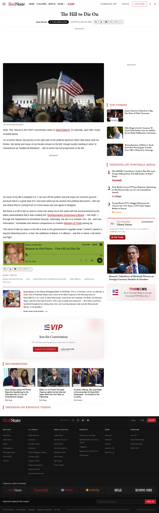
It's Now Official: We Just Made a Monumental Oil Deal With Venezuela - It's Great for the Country (88, 393)
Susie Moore (41, 22)
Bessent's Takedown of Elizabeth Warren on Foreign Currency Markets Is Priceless (131, 278)
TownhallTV (7, 456)
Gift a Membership (137, 440)
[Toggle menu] (3, 3)
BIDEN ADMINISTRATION (13, 279)
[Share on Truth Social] (101, 22)
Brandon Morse (60, 452)
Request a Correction (45, 510)
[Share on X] (96, 22)
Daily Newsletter (136, 444)
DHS (28, 279)
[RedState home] (12, 420)
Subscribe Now (67, 349)
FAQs (142, 420)
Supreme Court (34, 469)
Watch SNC (135, 448)
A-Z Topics (33, 429)
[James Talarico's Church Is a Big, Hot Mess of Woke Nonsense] (115, 115)
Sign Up (150, 502)
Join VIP (151, 420)
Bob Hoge (8, 400)
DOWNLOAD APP (109, 4)
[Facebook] (83, 420)
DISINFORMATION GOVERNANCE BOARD (49, 279)
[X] (73, 420)
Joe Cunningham (60, 448)
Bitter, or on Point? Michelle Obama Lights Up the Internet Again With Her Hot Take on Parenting (52, 393)
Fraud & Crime (33, 461)
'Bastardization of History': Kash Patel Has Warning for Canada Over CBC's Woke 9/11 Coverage (139, 147)
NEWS (32, 4)
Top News (6, 435)
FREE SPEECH (75, 279)
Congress (32, 440)
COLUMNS (41, 4)
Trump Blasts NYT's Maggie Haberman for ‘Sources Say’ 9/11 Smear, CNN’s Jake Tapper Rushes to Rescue (131, 206)
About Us (108, 435)
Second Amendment (36, 473)
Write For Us (109, 452)
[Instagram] (78, 420)
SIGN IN (125, 4)
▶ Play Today (117, 237)
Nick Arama (78, 400)
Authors (6, 461)
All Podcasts (84, 455)
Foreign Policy (33, 456)
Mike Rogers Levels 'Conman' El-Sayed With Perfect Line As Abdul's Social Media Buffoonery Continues (140, 130)
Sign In (133, 420)
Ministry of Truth (73, 223)
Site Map (57, 510)
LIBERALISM (89, 279)
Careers (108, 444)
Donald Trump (33, 444)
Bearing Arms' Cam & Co (89, 451)
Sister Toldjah (59, 465)
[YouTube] (88, 420)
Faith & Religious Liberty (37, 452)
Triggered (83, 447)
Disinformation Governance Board (66, 215)
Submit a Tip (109, 448)
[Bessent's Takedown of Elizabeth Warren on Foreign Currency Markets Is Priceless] (131, 259)
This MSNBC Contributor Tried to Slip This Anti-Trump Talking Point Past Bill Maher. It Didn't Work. (134, 174)
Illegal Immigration (35, 465)
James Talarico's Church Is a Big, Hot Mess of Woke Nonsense (139, 112)
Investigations (8, 448)
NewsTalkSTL (63, 130)
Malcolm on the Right (88, 435)
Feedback (31, 510)
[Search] (150, 4)
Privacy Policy (21, 510)
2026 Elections (33, 435)
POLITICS (7, 282)
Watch (5, 444)
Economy (31, 448)
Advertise (108, 440)
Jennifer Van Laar (60, 440)
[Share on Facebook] (106, 22)
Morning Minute (9, 452)
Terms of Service (8, 510)
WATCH (52, 4)
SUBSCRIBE (139, 4)
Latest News (7, 440)
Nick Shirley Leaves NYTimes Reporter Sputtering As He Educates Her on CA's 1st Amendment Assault (18, 393)
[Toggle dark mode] (155, 4)
